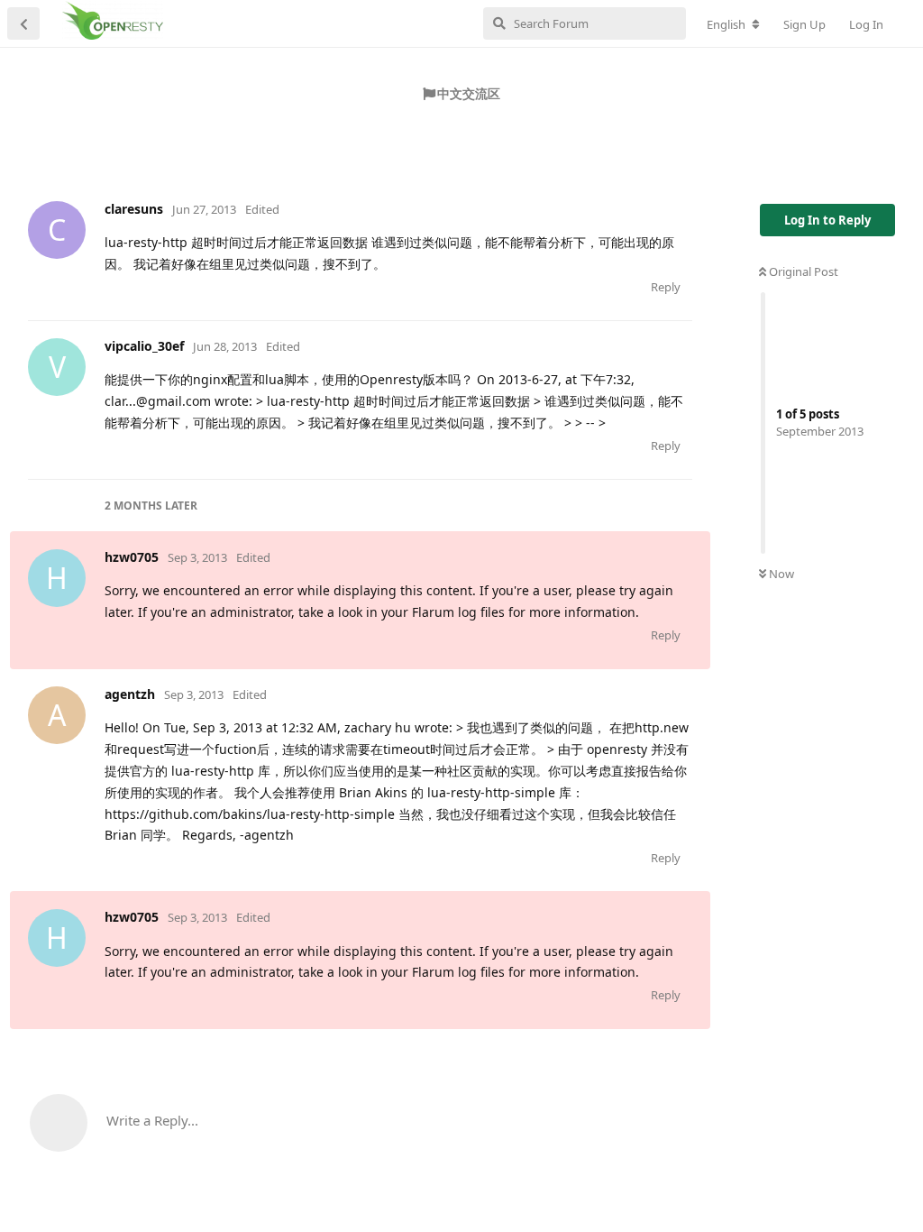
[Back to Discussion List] (23, 23)
